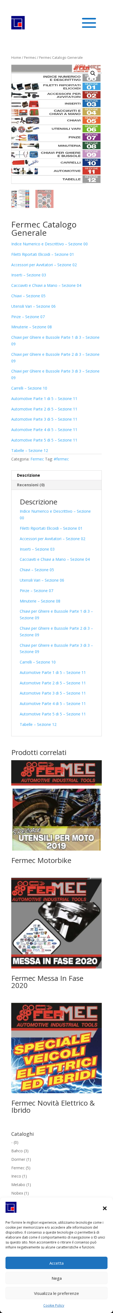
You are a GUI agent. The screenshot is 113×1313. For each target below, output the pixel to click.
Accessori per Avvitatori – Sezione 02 (44, 264)
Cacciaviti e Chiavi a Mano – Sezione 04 (46, 285)
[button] (105, 1208)
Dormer (18, 1159)
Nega (57, 1278)
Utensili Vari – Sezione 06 (33, 306)
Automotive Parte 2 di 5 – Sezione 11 (44, 409)
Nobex (17, 1193)
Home (16, 57)
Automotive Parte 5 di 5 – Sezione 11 (44, 440)
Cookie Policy (53, 1305)
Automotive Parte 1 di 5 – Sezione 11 (44, 398)
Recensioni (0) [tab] (31, 484)
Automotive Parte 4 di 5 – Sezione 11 (44, 429)
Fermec (30, 57)
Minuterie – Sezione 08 (31, 326)
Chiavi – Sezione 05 (28, 295)
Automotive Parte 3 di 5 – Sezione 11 (44, 419)
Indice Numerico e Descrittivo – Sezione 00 (49, 243)
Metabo (18, 1184)
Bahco (17, 1150)
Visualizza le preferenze (56, 1293)
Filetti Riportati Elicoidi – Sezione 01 (42, 254)
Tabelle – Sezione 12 (29, 450)
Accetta (56, 1263)
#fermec (61, 459)
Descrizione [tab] (28, 475)
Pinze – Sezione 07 (28, 316)
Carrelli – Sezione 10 (29, 388)
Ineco (16, 1176)
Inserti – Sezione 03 (28, 274)
